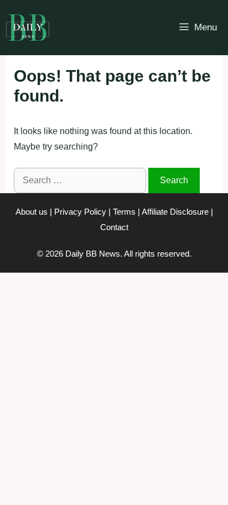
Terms (124, 211)
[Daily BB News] (28, 27)
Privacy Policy (80, 211)
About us (31, 211)
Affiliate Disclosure (175, 211)
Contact (114, 227)
